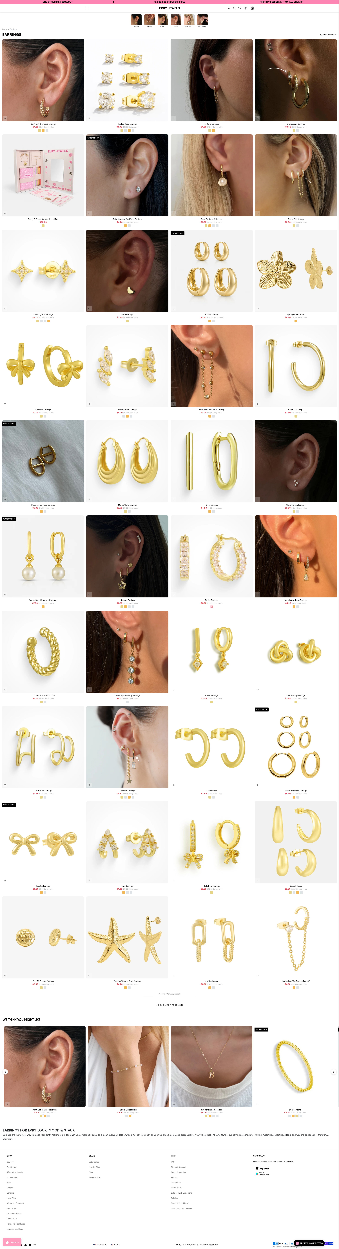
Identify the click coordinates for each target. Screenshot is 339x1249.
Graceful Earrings (43, 410)
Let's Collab (94, 1162)
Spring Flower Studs (296, 314)
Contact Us (176, 1182)
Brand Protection (178, 1172)
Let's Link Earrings (211, 981)
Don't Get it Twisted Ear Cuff (43, 695)
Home (4, 29)
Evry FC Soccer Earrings (43, 981)
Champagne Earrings (296, 124)
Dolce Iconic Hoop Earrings (43, 505)
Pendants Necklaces (16, 1224)
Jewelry (10, 1162)
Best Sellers (12, 1167)
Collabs (10, 1188)
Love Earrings (127, 314)
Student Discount (178, 1167)
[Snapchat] (25, 1244)
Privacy (174, 1177)
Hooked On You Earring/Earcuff (296, 981)
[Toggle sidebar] (245, 8)
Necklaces (11, 1208)
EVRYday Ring (295, 1110)
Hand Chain (12, 1219)
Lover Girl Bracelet (128, 1110)
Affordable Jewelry (15, 1172)
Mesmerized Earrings (127, 410)
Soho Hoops (211, 791)
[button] (87, 8)
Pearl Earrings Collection (211, 219)
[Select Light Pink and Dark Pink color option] (211, 606)
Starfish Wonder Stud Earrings (127, 981)
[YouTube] (30, 1244)
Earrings (10, 1193)
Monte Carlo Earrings (127, 505)
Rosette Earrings (43, 886)
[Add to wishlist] (5, 118)
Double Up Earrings (43, 791)
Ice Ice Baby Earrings (127, 124)
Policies (174, 1198)
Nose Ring (11, 1198)
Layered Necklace (15, 1229)
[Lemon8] (34, 1244)
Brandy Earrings (212, 314)
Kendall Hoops (296, 886)
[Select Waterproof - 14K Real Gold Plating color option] (43, 225)
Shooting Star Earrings (43, 314)
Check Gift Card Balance (181, 1208)
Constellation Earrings (295, 505)
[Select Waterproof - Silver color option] (46, 130)
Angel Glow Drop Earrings (296, 600)
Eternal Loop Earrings (296, 695)
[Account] (229, 8)
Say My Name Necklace (211, 1110)
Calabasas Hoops (295, 410)
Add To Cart (75, 117)
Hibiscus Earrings (127, 600)
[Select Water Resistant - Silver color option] (125, 130)
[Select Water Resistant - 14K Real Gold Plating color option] (39, 130)
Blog (91, 1172)
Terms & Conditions (179, 1203)
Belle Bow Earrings (212, 886)
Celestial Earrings (127, 791)
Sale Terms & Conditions (181, 1193)
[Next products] (333, 1072)
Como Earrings (211, 695)
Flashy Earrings (211, 600)
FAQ (173, 1162)
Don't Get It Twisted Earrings (43, 124)
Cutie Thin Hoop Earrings (296, 791)
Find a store (176, 1188)
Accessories (12, 1177)
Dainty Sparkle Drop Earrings (127, 695)
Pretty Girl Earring (296, 219)
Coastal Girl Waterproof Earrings (43, 600)
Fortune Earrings (211, 124)
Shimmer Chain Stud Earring (211, 410)
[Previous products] (5, 1072)
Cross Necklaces (14, 1213)
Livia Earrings (127, 886)
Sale (9, 1182)
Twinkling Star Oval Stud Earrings (127, 219)
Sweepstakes (95, 1177)
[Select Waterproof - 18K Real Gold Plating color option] (43, 130)
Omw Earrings (212, 505)
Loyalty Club (94, 1167)
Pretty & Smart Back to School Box (43, 219)
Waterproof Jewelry (15, 1203)
